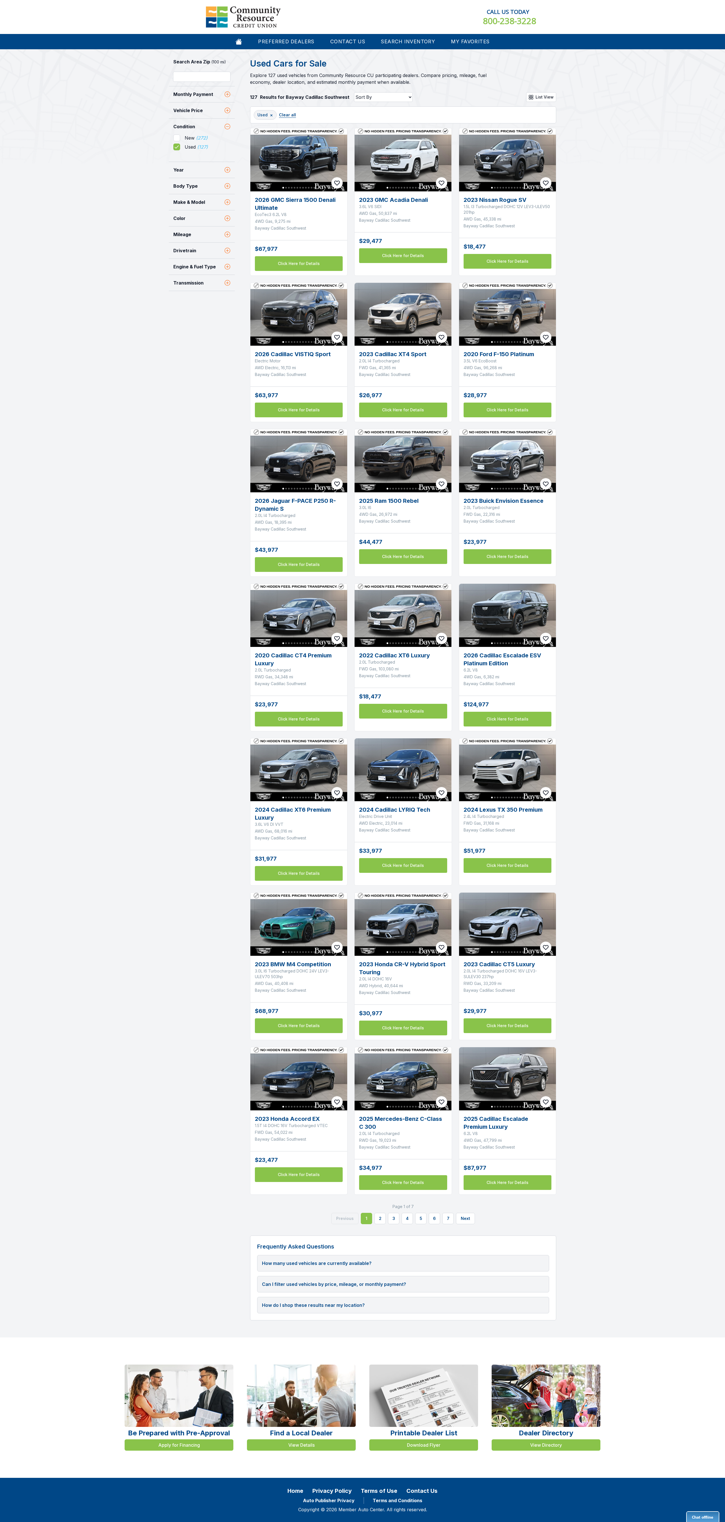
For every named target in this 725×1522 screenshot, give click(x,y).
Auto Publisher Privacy (329, 1500)
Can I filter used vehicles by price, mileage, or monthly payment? (334, 1284)
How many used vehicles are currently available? (317, 1263)
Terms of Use (379, 1490)
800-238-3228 (509, 21)
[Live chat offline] (702, 1516)
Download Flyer (423, 1445)
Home (295, 1490)
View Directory (546, 1445)
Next (465, 1218)
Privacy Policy (332, 1490)
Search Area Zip (199, 62)
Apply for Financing (179, 1445)
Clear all (287, 114)
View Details (301, 1445)
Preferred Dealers (286, 41)
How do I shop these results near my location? (313, 1305)
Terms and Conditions (397, 1500)
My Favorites (470, 41)
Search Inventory (408, 41)
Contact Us (347, 41)
